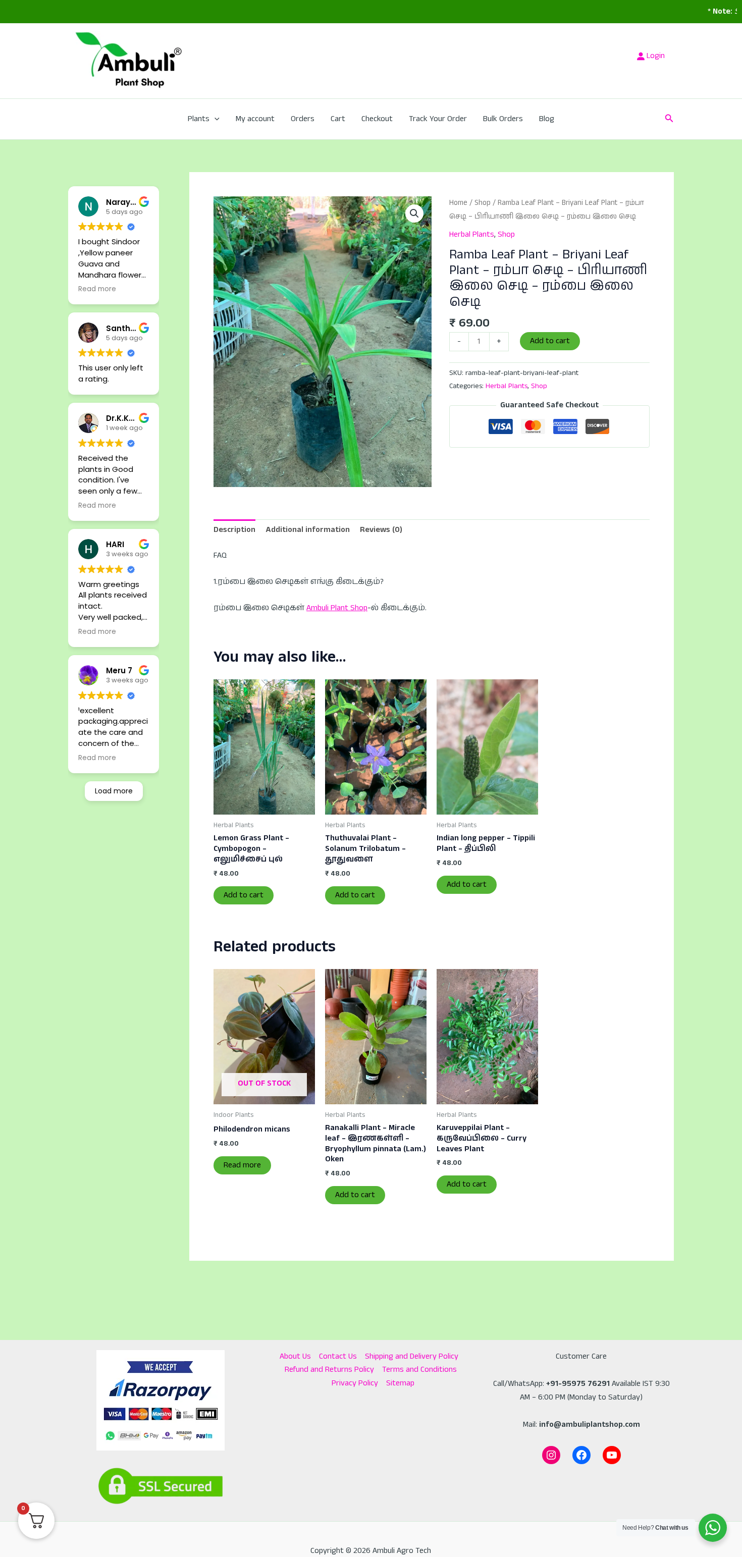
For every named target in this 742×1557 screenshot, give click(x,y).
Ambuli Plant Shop (336, 608)
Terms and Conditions (419, 1369)
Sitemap (400, 1383)
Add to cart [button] (243, 895)
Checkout (377, 119)
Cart (338, 119)
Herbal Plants (471, 234)
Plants (198, 119)
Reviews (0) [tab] (381, 529)
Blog (546, 119)
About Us (295, 1356)
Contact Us (338, 1356)
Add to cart (550, 341)
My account (255, 119)
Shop (482, 203)
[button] (214, 119)
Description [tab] (234, 529)
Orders (302, 119)
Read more (242, 1165)
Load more (114, 791)
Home (458, 203)
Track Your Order (438, 119)
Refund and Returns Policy (329, 1369)
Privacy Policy (355, 1383)
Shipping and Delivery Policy (411, 1356)
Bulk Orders (503, 119)
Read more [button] (97, 289)
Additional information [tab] (308, 529)
